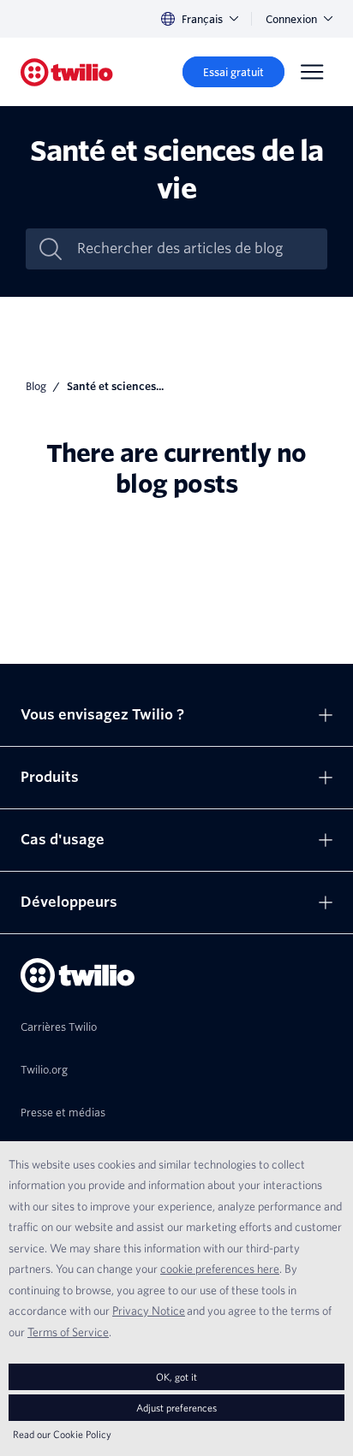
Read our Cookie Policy (62, 1434)
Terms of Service (68, 1332)
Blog (36, 386)
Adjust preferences (176, 1407)
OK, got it (176, 1376)
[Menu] (311, 71)
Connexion (291, 19)
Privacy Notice (148, 1310)
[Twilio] (67, 72)
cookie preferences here (219, 1268)
